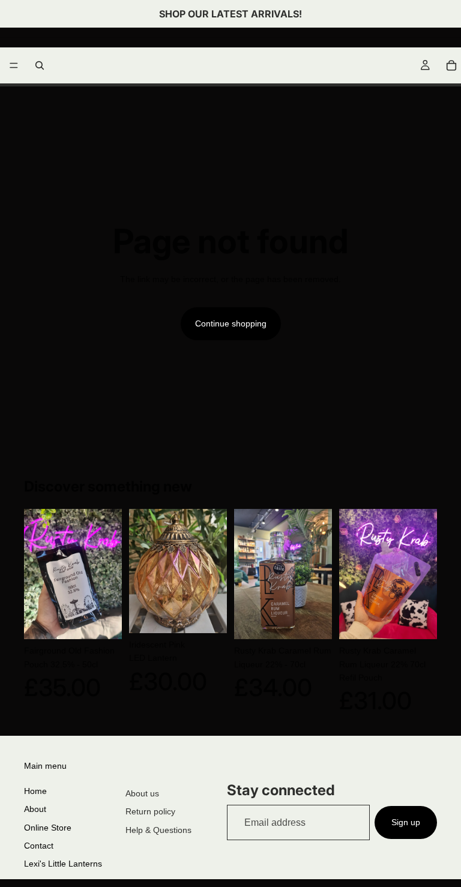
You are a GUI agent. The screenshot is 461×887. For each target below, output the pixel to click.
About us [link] (142, 793)
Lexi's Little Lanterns (63, 863)
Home (35, 791)
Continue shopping (231, 323)
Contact (38, 845)
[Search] (39, 65)
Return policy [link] (150, 811)
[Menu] (14, 65)
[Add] (103, 621)
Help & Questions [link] (158, 830)
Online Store (47, 827)
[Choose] (208, 614)
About (35, 809)
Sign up (405, 822)
